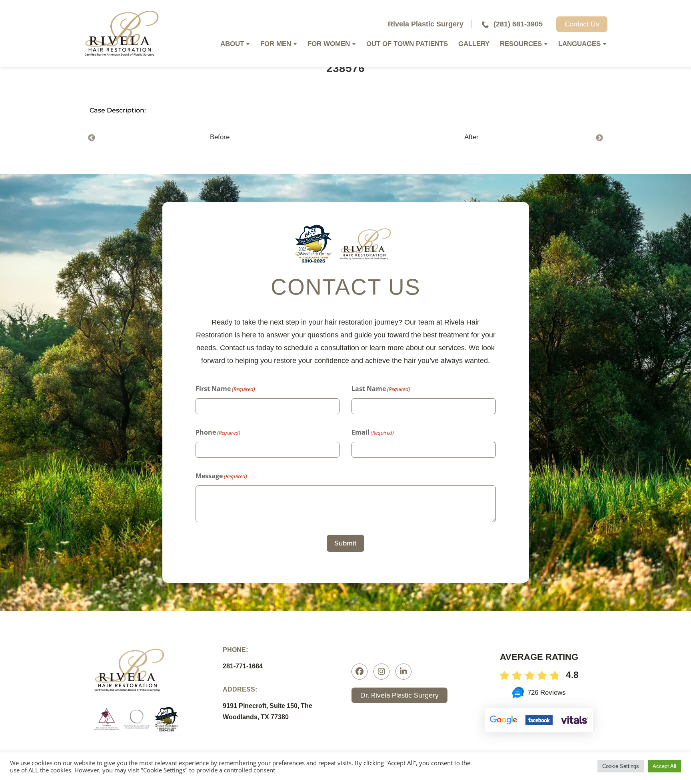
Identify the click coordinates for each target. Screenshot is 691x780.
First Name (225, 388)
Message (221, 475)
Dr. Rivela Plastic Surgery (399, 695)
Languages (579, 44)
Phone (218, 432)
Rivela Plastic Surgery (425, 24)
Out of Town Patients (407, 44)
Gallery (473, 44)
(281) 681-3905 (518, 24)
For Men (275, 44)
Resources (521, 44)
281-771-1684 (243, 666)
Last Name (380, 388)
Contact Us (582, 24)
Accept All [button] (664, 766)
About (232, 44)
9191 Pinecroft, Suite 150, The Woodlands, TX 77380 (267, 711)
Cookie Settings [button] (620, 766)
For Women (329, 44)
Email (372, 432)
